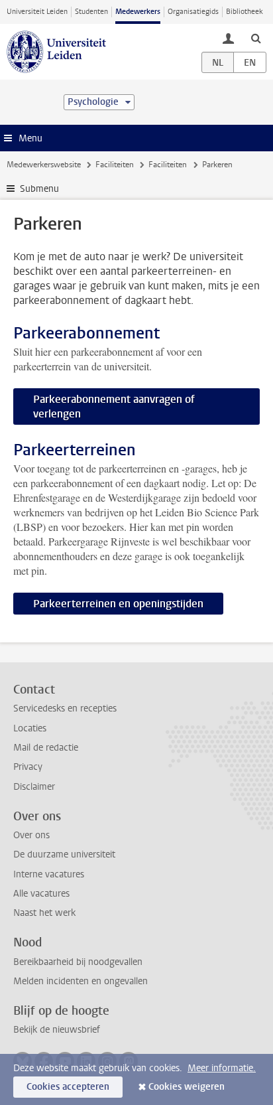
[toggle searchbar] (255, 37)
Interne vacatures (48, 874)
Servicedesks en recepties (65, 708)
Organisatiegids (193, 12)
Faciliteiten (114, 164)
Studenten (91, 12)
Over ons (31, 835)
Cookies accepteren (68, 1086)
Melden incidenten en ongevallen (80, 981)
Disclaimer (34, 786)
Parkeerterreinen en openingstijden (118, 604)
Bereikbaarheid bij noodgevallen (77, 962)
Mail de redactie (45, 747)
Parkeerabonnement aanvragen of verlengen (114, 406)
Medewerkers (137, 12)
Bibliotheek (244, 12)
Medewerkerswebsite (44, 164)
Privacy (27, 767)
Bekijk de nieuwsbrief (56, 1029)
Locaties (29, 728)
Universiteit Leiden (37, 12)
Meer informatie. (222, 1068)
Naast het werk (44, 913)
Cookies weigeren (186, 1086)
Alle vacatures (41, 893)
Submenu (39, 189)
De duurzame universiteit (64, 854)
